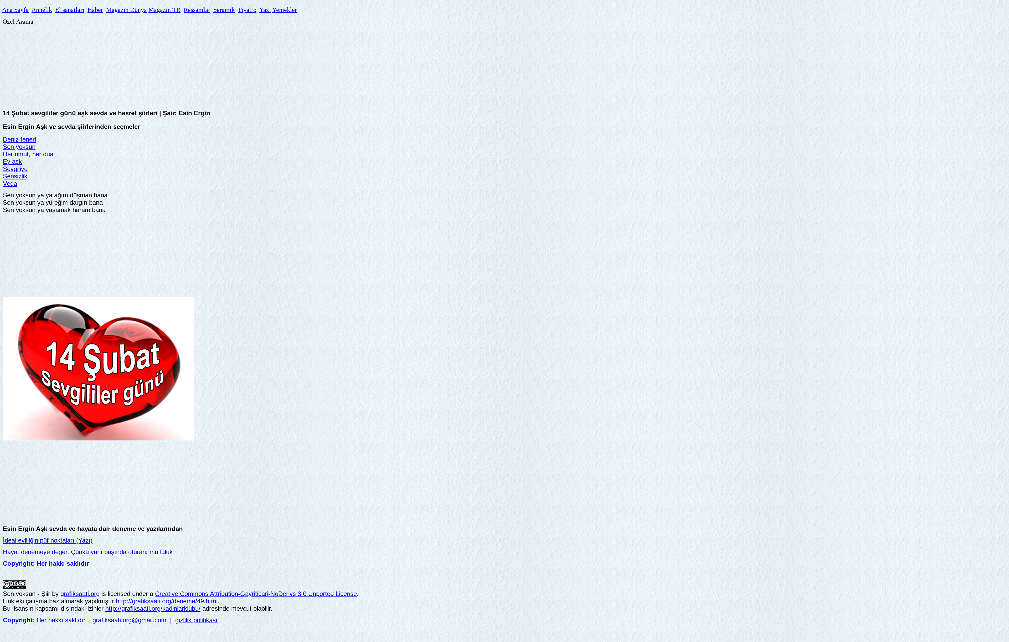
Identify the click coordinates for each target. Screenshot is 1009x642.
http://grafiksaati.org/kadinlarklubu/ (152, 608)
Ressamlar (197, 9)
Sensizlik (15, 176)
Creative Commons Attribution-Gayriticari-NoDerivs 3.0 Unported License (256, 593)
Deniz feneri (19, 139)
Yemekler (284, 9)
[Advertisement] (160, 64)
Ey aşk (12, 161)
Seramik (224, 9)
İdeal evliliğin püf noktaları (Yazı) (47, 540)
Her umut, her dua (28, 154)
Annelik (42, 9)
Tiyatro (247, 9)
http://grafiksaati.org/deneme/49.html (167, 601)
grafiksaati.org (80, 593)
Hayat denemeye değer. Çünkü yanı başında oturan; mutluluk (88, 551)
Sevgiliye (15, 168)
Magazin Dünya (126, 9)
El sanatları (69, 9)
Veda (10, 183)
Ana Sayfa (15, 9)
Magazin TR (164, 9)
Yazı (265, 9)
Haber (95, 9)
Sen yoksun (19, 146)
